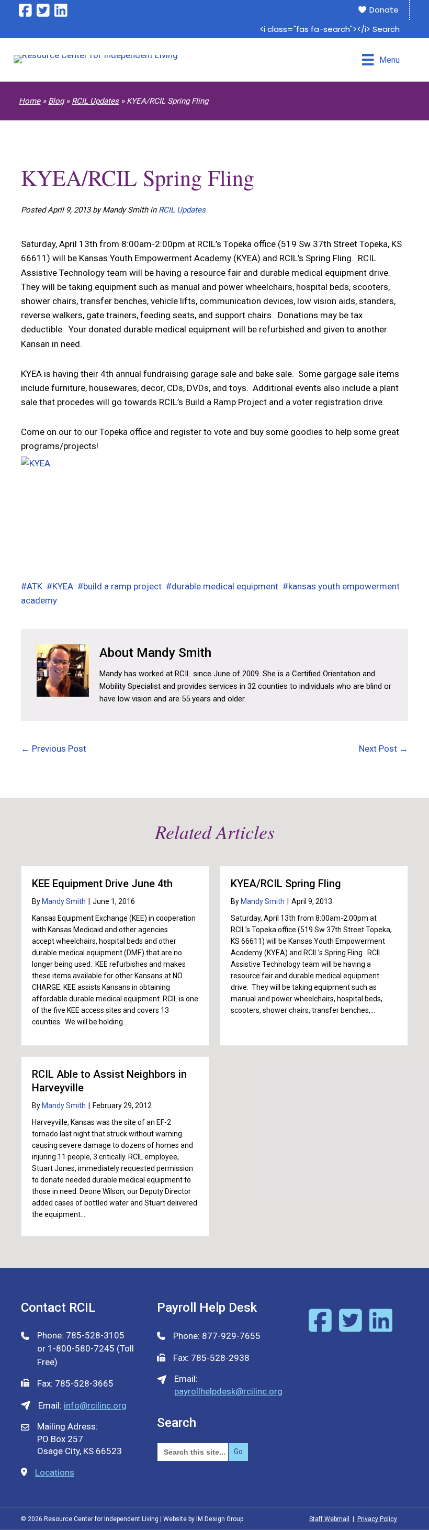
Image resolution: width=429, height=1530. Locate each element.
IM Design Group (219, 1519)
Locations (54, 1472)
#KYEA (60, 586)
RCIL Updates (95, 101)
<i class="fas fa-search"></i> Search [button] (329, 29)
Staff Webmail (329, 1519)
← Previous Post (53, 748)
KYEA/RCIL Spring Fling (286, 883)
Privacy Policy (377, 1519)
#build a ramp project (119, 586)
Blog (56, 101)
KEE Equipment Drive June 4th (102, 883)
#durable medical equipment (222, 586)
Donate (383, 9)
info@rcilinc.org (95, 1405)
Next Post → (383, 748)
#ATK (31, 586)
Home (29, 101)
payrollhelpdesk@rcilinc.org (228, 1391)
